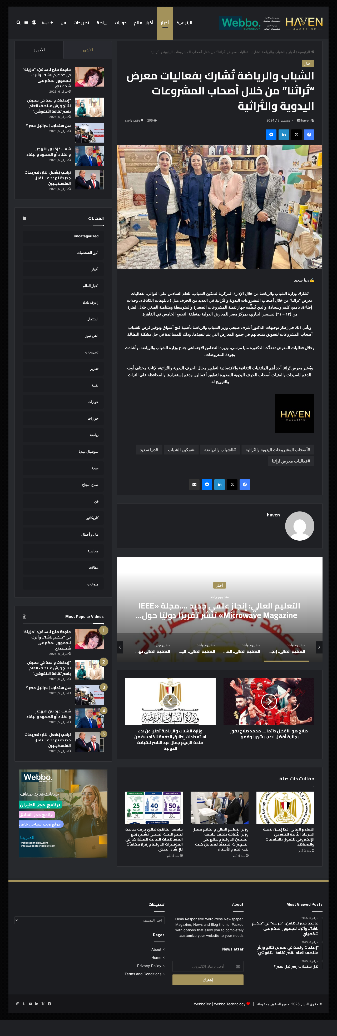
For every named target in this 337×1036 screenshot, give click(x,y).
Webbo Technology (229, 1004)
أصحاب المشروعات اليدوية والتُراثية (277, 449)
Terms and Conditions (143, 974)
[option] (220, 609)
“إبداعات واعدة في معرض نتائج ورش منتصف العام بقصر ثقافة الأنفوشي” (49, 106)
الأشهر (87, 49)
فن (63, 23)
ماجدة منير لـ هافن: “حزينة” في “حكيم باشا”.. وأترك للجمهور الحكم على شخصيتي (47, 77)
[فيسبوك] (309, 134)
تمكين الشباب (180, 449)
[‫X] (296, 134)
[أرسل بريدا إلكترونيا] (298, 120)
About (156, 949)
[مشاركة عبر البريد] (194, 484)
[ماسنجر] (271, 134)
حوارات (121, 23)
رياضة (102, 23)
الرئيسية (184, 23)
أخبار (165, 23)
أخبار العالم (143, 23)
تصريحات (81, 23)
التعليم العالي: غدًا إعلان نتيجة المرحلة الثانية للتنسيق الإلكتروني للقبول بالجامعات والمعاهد (288, 837)
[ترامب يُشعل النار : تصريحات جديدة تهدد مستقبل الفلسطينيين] (89, 179)
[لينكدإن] (284, 134)
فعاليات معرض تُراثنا (290, 461)
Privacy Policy (149, 966)
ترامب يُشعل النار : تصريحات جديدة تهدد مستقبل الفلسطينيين (47, 178)
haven (305, 120)
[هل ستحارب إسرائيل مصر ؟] (89, 133)
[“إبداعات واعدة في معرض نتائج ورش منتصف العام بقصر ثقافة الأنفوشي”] (89, 107)
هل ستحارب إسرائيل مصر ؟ (48, 125)
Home (156, 957)
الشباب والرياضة (218, 449)
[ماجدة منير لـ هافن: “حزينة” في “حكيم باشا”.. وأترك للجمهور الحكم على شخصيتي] (89, 77)
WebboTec (202, 1004)
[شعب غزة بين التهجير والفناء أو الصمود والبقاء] (89, 156)
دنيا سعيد (148, 449)
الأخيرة (39, 49)
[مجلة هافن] (270, 22)
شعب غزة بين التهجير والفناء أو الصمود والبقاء (48, 151)
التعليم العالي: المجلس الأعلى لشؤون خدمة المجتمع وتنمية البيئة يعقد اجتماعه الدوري (219, 610)
